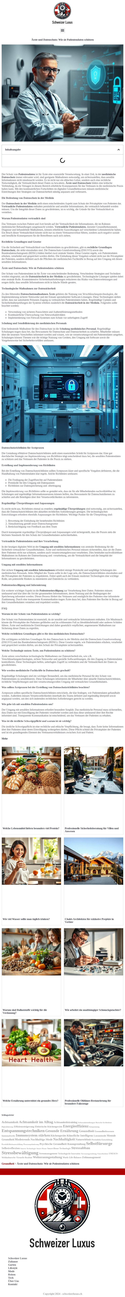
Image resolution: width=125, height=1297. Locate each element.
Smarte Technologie (28, 1148)
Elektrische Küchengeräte (48, 1126)
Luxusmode (100, 1135)
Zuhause (13, 1261)
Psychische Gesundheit (53, 1144)
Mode (11, 1271)
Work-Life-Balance (72, 1157)
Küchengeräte (58, 1135)
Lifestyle (12, 1268)
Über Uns (13, 1281)
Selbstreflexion (11, 1148)
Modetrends (22, 1139)
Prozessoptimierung (31, 1144)
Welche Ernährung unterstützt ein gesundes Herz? (30, 1100)
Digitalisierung (7, 1127)
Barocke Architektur (104, 1122)
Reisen (11, 1274)
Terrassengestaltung (89, 1154)
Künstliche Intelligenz (80, 1135)
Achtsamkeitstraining (65, 1122)
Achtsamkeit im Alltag (36, 1122)
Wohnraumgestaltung (47, 1157)
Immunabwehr (8, 1136)
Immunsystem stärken (33, 1135)
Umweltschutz (102, 1154)
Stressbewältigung (20, 1152)
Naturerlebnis (83, 1139)
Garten (12, 1264)
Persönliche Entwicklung (102, 1140)
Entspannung (94, 1127)
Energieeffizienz (76, 1126)
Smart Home (41, 1148)
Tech (11, 1277)
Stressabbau (80, 1148)
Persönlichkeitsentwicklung (12, 1144)
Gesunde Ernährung (61, 1131)
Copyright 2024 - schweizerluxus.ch (62, 1293)
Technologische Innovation (69, 1154)
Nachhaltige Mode (42, 1139)
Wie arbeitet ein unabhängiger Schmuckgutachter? (93, 1010)
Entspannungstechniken (23, 1130)
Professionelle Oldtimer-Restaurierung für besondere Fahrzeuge (88, 1102)
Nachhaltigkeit (64, 1139)
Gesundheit (86, 1131)
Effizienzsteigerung (24, 1126)
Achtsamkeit (10, 1122)
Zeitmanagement (91, 1157)
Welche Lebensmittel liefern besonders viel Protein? (31, 828)
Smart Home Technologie (59, 1148)
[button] (62, 30)
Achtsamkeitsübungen (86, 1122)
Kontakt (12, 1284)
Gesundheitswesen (104, 1131)
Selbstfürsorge (99, 1143)
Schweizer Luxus (17, 1258)
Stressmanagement (48, 1153)
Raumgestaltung (76, 1144)
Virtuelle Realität (24, 1157)
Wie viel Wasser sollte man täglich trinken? (26, 919)
